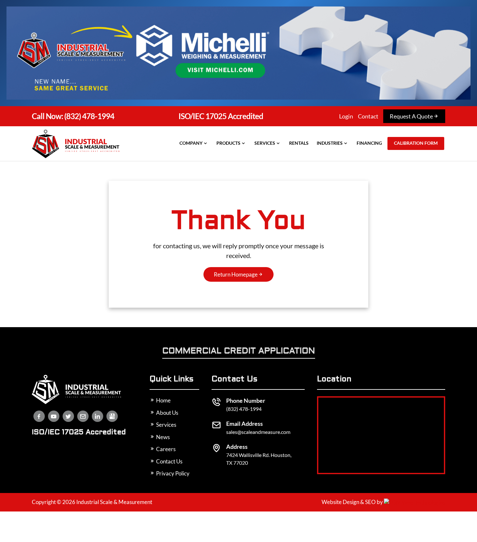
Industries (330, 143)
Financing (369, 143)
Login (346, 116)
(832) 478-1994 (73, 116)
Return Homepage (236, 274)
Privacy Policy (172, 473)
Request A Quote (411, 116)
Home (163, 400)
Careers (165, 449)
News (162, 437)
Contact (368, 116)
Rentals (299, 143)
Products (228, 143)
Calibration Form (416, 143)
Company (190, 143)
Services (264, 143)
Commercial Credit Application (238, 351)
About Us (166, 412)
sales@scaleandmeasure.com (258, 432)
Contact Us (168, 461)
